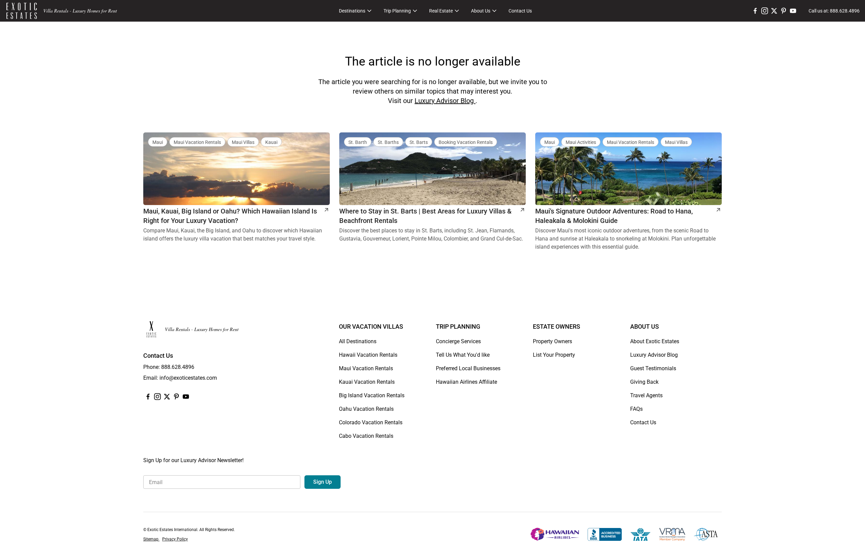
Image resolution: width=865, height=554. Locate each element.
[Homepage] (21, 11)
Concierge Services (458, 341)
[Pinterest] (783, 11)
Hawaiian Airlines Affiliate (466, 382)
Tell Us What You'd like (463, 355)
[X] (774, 11)
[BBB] (604, 534)
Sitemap (151, 539)
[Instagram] (764, 11)
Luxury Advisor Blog (445, 101)
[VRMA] (672, 534)
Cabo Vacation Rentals (366, 436)
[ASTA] (706, 534)
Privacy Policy (175, 539)
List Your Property (554, 355)
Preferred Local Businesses (468, 368)
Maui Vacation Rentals (366, 368)
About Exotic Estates (654, 341)
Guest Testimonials (653, 368)
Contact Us (520, 11)
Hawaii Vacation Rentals (368, 355)
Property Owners (552, 341)
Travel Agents (646, 395)
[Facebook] (755, 11)
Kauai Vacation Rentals (367, 382)
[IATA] (640, 534)
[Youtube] (793, 11)
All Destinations (357, 341)
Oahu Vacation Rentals (366, 409)
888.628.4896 (177, 367)
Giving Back (644, 382)
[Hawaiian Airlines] (554, 534)
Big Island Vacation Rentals (371, 395)
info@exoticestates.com (188, 378)
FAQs (636, 409)
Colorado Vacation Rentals (370, 422)
